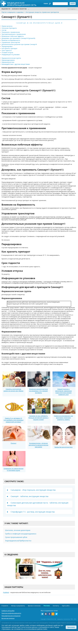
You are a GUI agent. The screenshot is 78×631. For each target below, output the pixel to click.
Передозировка (7, 46)
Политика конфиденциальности (11, 613)
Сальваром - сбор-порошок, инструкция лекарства (33, 490)
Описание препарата (9, 28)
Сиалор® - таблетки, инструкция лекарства (29, 496)
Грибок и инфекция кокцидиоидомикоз (20, 534)
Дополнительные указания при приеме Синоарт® (19, 44)
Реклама (47, 606)
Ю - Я (60, 23)
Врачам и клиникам (34, 606)
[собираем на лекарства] (39, 571)
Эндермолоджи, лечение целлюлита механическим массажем (38, 445)
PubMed (6, 592)
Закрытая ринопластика (63, 447)
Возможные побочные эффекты (13, 36)
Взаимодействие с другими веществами (16, 64)
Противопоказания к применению (14, 34)
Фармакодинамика (8, 60)
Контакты (56, 606)
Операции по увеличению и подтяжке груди (13, 469)
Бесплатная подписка (8, 618)
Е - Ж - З (27, 23)
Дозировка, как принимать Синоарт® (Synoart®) (18, 38)
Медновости (6, 9)
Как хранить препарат (9, 48)
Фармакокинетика (8, 62)
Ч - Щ (55, 23)
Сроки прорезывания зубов (16, 537)
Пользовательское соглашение (11, 616)
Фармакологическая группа (11, 58)
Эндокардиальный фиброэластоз (18, 541)
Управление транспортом (11, 42)
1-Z (17, 23)
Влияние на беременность (11, 40)
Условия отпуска (7, 52)
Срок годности (7, 50)
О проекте (5, 606)
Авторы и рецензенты (18, 606)
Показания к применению (11, 32)
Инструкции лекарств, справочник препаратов (42, 12)
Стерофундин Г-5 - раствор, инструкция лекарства (33, 512)
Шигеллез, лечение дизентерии (17, 530)
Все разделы (71, 9)
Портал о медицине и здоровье (13, 12)
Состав (4, 30)
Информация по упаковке (11, 54)
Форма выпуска (7, 26)
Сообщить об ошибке (8, 611)
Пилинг (13, 443)
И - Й (32, 23)
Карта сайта (65, 606)
